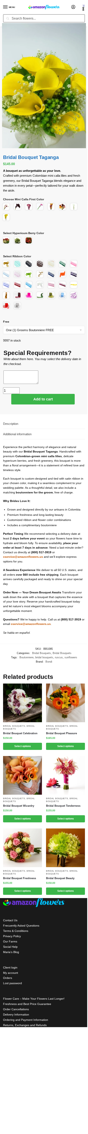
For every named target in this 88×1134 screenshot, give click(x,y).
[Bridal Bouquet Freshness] (22, 847)
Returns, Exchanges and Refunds (25, 1025)
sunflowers (70, 657)
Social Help (10, 946)
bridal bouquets (44, 657)
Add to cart (43, 399)
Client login (10, 967)
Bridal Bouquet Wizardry (18, 805)
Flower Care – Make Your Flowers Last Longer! (33, 998)
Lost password (12, 983)
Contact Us (10, 920)
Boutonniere (26, 657)
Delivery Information (16, 1014)
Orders (7, 978)
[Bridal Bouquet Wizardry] (22, 775)
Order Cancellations (16, 1009)
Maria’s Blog (11, 952)
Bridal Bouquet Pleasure (61, 733)
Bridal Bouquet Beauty (60, 878)
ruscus (59, 657)
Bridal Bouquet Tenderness (63, 805)
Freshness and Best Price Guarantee (27, 1004)
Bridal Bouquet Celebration (20, 733)
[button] (83, 7)
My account (10, 972)
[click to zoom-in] (44, 85)
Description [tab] (10, 423)
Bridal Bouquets (41, 653)
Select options (22, 746)
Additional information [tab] (17, 434)
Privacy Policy (12, 936)
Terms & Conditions (15, 930)
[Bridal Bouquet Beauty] (65, 847)
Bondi (48, 661)
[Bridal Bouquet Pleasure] (65, 703)
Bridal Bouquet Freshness (19, 878)
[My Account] (73, 7)
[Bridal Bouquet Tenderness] (65, 775)
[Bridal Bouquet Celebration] (22, 703)
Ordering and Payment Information (25, 1019)
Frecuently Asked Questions (21, 925)
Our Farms (10, 941)
